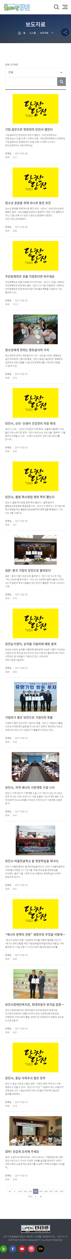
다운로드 (30, 153)
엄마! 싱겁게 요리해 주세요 (22, 1151)
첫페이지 (9, 1191)
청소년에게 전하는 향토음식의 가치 (27, 350)
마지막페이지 (40, 1196)
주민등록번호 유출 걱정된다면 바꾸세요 (30, 276)
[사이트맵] (65, 7)
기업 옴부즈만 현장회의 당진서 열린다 (29, 129)
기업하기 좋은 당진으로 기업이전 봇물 (29, 717)
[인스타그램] (31, 1248)
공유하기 (65, 32)
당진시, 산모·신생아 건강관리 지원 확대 (30, 423)
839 (61, 1191)
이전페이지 (14, 1191)
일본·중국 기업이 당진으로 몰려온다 (28, 570)
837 (51, 1191)
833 (30, 1191)
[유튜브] (22, 1248)
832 (25, 1191)
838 (56, 1191)
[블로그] (3, 1248)
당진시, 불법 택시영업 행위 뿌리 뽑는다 (30, 497)
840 (30, 1196)
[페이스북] (12, 1248)
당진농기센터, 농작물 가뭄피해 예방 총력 (31, 644)
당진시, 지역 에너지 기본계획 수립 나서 (30, 787)
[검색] (56, 7)
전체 (10, 72)
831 (20, 1191)
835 (40, 1191)
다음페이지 (35, 1196)
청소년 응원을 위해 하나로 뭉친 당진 (28, 203)
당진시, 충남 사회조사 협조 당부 (25, 1078)
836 (46, 1191)
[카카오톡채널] (40, 1248)
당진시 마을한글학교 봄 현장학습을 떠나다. (32, 861)
